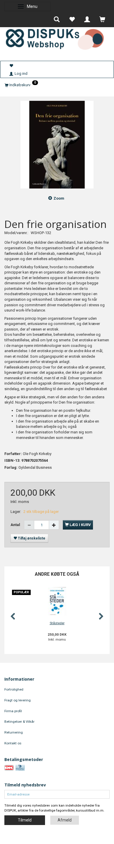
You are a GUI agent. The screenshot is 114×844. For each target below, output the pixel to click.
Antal (16, 525)
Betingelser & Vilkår (19, 722)
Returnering (13, 732)
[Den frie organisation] (57, 144)
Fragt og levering (17, 700)
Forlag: (11, 467)
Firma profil (13, 711)
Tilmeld (25, 820)
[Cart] (102, 19)
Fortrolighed (13, 689)
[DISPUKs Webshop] (57, 37)
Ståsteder (57, 623)
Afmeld (65, 820)
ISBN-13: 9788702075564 (26, 460)
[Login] (87, 19)
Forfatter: (13, 454)
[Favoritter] (72, 19)
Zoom (58, 198)
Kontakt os (12, 743)
